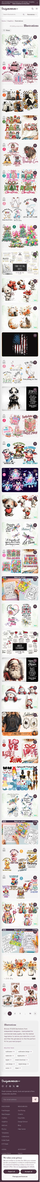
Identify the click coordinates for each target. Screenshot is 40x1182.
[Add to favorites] (35, 37)
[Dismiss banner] (37, 3)
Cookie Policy (23, 1167)
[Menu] (36, 8)
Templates (5, 1133)
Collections (5, 1136)
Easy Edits (21, 1118)
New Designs (6, 1114)
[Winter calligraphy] (20, 643)
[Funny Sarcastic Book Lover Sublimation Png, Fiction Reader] (20, 73)
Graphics (10, 21)
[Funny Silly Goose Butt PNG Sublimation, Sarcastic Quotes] (20, 371)
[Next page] (35, 1013)
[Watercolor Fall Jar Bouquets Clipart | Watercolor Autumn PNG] (20, 968)
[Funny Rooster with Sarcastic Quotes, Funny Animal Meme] (20, 887)
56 (30, 1013)
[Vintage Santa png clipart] (20, 670)
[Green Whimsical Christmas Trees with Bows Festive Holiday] (20, 236)
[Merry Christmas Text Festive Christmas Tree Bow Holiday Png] (20, 182)
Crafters (4, 1118)
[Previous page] (5, 1013)
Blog (19, 1125)
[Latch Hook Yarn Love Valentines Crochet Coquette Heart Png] (20, 751)
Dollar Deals (5, 1140)
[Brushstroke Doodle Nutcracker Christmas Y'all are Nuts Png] (20, 561)
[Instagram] (3, 1086)
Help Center (22, 1129)
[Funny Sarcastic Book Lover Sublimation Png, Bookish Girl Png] (20, 155)
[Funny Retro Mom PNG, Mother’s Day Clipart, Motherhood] (20, 995)
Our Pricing (21, 1110)
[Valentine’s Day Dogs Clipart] (20, 290)
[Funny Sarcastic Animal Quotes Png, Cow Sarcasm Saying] (20, 453)
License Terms (6, 1153)
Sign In (20, 1153)
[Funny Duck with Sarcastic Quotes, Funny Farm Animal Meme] (20, 859)
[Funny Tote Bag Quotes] (20, 263)
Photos (4, 1129)
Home (4, 21)
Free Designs (6, 1110)
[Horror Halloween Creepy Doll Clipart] (20, 399)
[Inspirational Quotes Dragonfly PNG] (20, 46)
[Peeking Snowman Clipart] (20, 697)
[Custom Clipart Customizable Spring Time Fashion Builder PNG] (20, 778)
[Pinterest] (10, 1086)
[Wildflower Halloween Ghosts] (20, 317)
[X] (14, 1086)
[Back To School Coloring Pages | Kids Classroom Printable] (20, 588)
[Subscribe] (35, 1099)
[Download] (30, 37)
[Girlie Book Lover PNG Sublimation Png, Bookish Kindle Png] (20, 426)
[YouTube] (17, 1086)
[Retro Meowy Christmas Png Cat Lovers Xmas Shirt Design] (20, 127)
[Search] (23, 14)
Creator (20, 1114)
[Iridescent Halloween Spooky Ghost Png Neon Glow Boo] (20, 480)
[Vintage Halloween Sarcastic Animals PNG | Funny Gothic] (20, 724)
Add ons (4, 1125)
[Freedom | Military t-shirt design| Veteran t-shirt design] (20, 344)
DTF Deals (5, 1144)
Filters (8, 30)
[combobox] (12, 14)
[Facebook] (6, 1086)
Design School (22, 1122)
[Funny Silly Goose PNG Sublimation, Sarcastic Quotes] (20, 209)
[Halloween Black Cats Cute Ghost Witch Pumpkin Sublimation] (20, 100)
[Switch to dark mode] (32, 8)
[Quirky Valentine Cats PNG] (20, 914)
